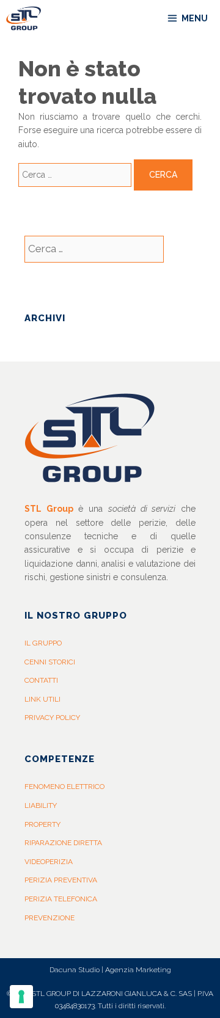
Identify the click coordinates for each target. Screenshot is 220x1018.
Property (42, 824)
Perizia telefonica (60, 899)
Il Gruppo (43, 643)
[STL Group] (26, 18)
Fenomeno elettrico (64, 786)
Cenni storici (49, 662)
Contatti (41, 680)
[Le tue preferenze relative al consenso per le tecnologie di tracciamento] (21, 996)
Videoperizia (48, 861)
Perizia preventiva (60, 880)
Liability (40, 805)
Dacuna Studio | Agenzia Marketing (110, 969)
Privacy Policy (52, 717)
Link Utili (42, 699)
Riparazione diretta (63, 842)
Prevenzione (49, 918)
